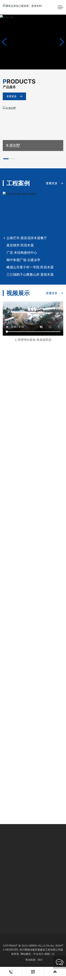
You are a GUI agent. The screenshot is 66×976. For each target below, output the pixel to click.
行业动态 (11, 658)
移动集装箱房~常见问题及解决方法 (31, 711)
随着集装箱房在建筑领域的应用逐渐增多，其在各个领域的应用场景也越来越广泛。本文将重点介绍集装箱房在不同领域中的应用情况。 (33, 676)
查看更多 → (54, 183)
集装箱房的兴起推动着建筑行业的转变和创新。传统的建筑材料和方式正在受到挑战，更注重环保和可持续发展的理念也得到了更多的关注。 (33, 760)
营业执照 (30, 959)
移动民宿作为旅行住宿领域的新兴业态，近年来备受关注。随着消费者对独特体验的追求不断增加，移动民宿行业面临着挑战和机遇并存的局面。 (33, 598)
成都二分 (49, 953)
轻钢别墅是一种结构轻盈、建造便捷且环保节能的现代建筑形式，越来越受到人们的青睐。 (33, 799)
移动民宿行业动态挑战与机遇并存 (30, 589)
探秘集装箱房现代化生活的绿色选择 (32, 667)
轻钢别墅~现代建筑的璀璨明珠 (28, 790)
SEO (40, 959)
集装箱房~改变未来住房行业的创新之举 (33, 751)
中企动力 (38, 953)
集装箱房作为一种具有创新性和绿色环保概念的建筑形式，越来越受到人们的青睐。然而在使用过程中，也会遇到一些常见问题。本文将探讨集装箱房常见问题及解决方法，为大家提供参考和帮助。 (33, 720)
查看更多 (11, 96)
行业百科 (11, 580)
